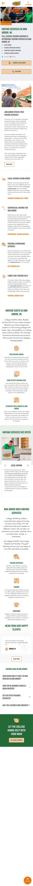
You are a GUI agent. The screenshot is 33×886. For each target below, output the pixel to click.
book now (9, 164)
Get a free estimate (16, 740)
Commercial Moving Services (18, 234)
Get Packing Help (14, 266)
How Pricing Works (16, 354)
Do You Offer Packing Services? (11, 697)
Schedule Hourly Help (16, 295)
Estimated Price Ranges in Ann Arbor (16, 407)
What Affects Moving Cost (16, 380)
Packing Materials (16, 562)
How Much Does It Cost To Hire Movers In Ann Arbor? (15, 677)
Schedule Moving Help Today (18, 198)
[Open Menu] (3, 3)
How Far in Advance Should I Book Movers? (14, 687)
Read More (16, 659)
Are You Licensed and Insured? (16, 705)
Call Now (18, 71)
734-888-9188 (28, 4)
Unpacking (16, 611)
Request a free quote (19, 63)
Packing (16, 586)
